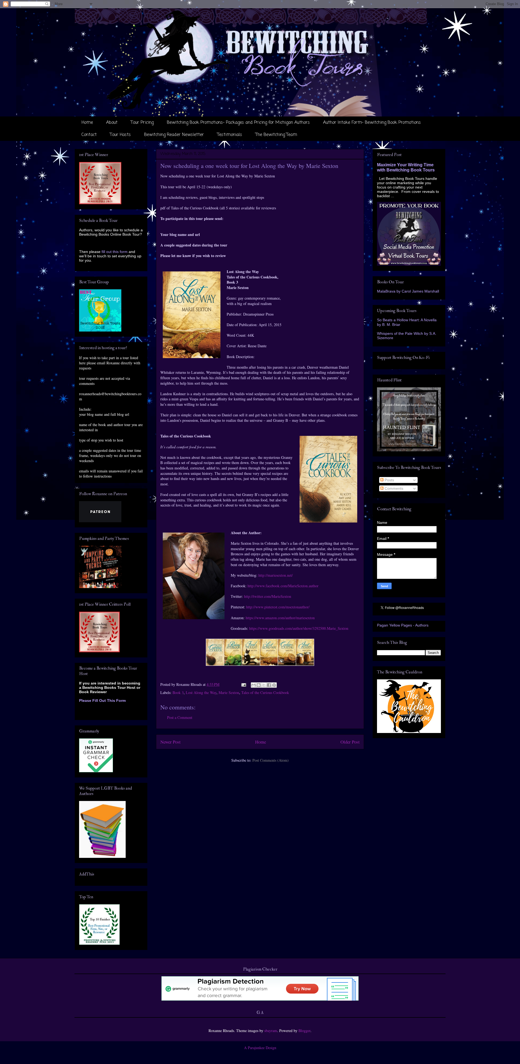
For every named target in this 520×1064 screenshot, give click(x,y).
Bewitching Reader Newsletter (174, 135)
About (112, 122)
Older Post (350, 742)
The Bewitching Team (276, 135)
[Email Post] (243, 684)
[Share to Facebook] (269, 685)
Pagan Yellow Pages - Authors (402, 625)
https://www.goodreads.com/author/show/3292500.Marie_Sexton (298, 628)
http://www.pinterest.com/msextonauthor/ (278, 606)
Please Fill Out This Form (102, 700)
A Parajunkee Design (260, 1047)
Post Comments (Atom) (270, 760)
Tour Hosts (120, 135)
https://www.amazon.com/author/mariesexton (280, 617)
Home (87, 122)
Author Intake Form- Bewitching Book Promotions (372, 122)
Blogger (304, 1030)
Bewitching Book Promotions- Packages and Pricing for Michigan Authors (238, 122)
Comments (393, 488)
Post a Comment (179, 717)
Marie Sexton (229, 692)
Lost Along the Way (201, 692)
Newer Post (170, 742)
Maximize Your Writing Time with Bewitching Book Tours (406, 167)
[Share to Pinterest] (274, 685)
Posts (389, 480)
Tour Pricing (142, 122)
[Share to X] (263, 685)
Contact (89, 135)
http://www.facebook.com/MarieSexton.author (283, 585)
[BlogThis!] (258, 685)
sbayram (270, 1030)
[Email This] (253, 685)
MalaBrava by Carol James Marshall (408, 291)
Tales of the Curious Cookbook (265, 692)
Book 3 (178, 692)
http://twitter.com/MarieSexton (267, 596)
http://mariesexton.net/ (275, 575)
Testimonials (229, 135)
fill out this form (115, 251)
